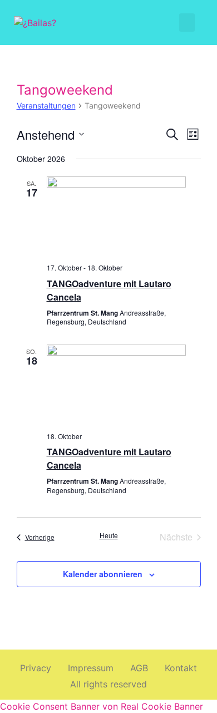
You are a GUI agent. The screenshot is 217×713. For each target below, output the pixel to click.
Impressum (91, 667)
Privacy (35, 667)
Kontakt (181, 667)
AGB (139, 667)
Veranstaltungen (46, 105)
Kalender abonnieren (102, 573)
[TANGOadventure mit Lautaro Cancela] (124, 215)
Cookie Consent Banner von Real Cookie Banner (101, 706)
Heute (109, 535)
